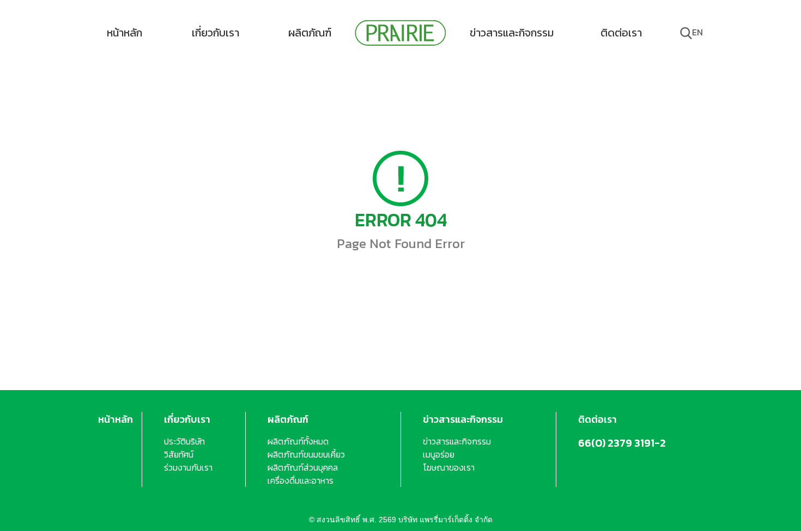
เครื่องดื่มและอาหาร (300, 480)
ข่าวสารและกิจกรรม (512, 32)
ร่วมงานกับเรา (188, 467)
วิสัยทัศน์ (178, 454)
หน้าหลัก (124, 32)
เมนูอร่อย (438, 454)
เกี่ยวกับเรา (215, 32)
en (697, 32)
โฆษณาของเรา (449, 467)
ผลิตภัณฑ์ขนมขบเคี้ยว (306, 454)
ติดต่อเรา (621, 32)
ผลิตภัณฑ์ (309, 32)
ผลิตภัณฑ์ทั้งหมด (298, 441)
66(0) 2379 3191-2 (622, 443)
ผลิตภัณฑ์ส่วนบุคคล (303, 467)
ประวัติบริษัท (184, 441)
